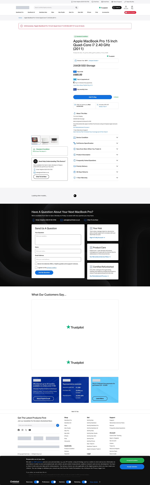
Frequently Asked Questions (117, 428)
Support (112, 420)
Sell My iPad (90, 438)
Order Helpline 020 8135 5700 (81, 1)
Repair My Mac (130, 1)
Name (37, 247)
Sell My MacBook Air (92, 428)
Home (20, 18)
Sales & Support (118, 1)
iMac (52, 12)
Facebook (19, 430)
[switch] (53, 481)
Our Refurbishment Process (81, 127)
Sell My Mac (90, 420)
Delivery (66, 451)
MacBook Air (31, 12)
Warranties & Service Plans (117, 423)
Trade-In (117, 7)
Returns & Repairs (114, 448)
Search (76, 7)
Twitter (26, 430)
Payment (66, 454)
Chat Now (96, 1)
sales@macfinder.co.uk (42, 172)
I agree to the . (47, 268)
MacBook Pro (19, 12)
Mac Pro (71, 12)
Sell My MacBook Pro (93, 425)
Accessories (105, 12)
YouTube (30, 430)
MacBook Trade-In (92, 446)
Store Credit (113, 454)
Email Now (106, 1)
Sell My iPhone (91, 441)
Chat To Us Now (41, 177)
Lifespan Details (93, 60)
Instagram (22, 430)
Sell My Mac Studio (92, 433)
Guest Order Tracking (115, 435)
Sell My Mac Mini (91, 436)
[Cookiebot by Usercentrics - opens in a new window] (14, 482)
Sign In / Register (114, 438)
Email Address (39, 255)
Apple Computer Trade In (94, 449)
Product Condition (69, 448)
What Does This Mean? (39, 151)
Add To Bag (92, 97)
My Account (113, 440)
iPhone (89, 12)
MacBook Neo (43, 12)
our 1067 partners (37, 462)
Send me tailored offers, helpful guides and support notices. (58, 264)
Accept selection (132, 466)
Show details (94, 482)
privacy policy (51, 268)
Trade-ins (112, 446)
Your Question (39, 232)
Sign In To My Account (96, 237)
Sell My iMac (90, 430)
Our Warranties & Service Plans (99, 257)
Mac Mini (80, 12)
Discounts (67, 441)
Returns (112, 425)
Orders (111, 443)
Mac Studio (61, 12)
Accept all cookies (132, 460)
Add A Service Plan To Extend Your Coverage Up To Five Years (90, 132)
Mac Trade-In (90, 443)
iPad (96, 12)
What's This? (102, 106)
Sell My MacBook (91, 423)
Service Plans (113, 451)
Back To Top (75, 411)
